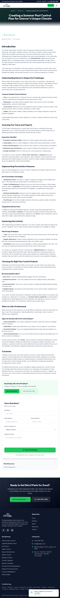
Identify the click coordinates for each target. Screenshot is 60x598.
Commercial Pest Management (11, 566)
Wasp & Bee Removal (8, 552)
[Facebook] (3, 530)
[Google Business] (12, 530)
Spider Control (6, 549)
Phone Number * (35, 418)
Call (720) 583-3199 (29, 391)
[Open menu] (56, 5)
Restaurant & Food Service (10, 569)
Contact (34, 529)
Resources (20, 10)
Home (13, 10)
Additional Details (9, 434)
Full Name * (7, 410)
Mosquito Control (7, 557)
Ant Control (5, 546)
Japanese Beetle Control (9, 543)
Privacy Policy (40, 455)
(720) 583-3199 (53, 1)
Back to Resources (9, 35)
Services (34, 521)
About (34, 524)
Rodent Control (6, 555)
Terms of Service (47, 595)
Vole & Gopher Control (8, 540)
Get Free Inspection (19, 499)
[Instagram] (7, 530)
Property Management (8, 572)
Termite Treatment (7, 560)
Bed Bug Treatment (7, 563)
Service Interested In (10, 426)
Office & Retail (6, 574)
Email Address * (8, 418)
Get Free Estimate (12, 391)
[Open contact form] (55, 593)
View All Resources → (10, 467)
